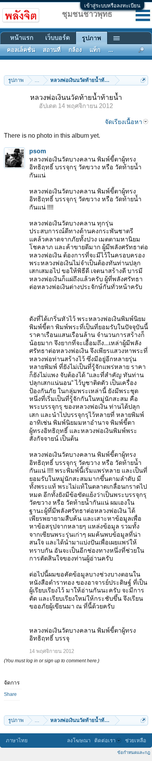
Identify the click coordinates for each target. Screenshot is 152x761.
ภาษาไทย (17, 740)
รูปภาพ (91, 38)
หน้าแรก (22, 37)
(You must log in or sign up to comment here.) (51, 660)
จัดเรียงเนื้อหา (123, 122)
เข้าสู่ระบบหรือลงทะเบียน (112, 6)
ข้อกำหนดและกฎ (133, 752)
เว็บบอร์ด (57, 37)
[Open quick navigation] (143, 80)
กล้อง (75, 50)
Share (10, 694)
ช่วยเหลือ (135, 740)
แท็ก (95, 50)
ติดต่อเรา (104, 740)
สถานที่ (52, 50)
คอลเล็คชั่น (21, 50)
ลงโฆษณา (78, 740)
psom (37, 151)
